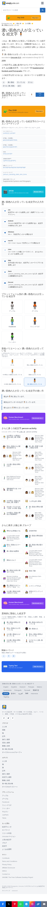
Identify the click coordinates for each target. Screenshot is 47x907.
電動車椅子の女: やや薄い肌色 (12, 489)
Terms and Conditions (9, 861)
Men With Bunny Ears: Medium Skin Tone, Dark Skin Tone (34, 516)
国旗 (3, 730)
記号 (3, 736)
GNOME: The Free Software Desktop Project (17, 877)
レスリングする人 (33, 585)
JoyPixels (5, 815)
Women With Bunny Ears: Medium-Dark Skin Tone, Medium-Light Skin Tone (34, 492)
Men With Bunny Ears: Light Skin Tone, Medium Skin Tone (34, 480)
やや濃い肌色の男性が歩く (11, 465)
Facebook (5, 802)
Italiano (39, 687)
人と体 (4, 727)
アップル (5, 796)
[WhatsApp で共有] (21, 904)
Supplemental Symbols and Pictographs (17, 181)
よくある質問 (6, 849)
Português (18, 690)
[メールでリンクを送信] (44, 904)
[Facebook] (4, 718)
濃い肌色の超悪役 (11, 551)
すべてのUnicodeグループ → (12, 752)
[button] (23, 132)
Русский (27, 690)
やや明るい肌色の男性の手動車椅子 (11, 513)
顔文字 (4, 846)
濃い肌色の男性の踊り (34, 507)
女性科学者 (31, 530)
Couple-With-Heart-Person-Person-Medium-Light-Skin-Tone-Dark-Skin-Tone (34, 553)
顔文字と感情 (6, 777)
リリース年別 (6, 833)
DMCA (4, 871)
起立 (19, 86)
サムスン (5, 812)
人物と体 (18, 23)
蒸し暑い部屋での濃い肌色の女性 (34, 447)
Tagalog (6, 697)
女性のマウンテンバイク (34, 592)
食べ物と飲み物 (7, 749)
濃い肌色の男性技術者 (34, 536)
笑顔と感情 (6, 743)
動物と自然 (6, 746)
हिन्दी (26, 693)
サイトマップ (6, 891)
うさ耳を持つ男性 (33, 501)
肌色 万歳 (30, 570)
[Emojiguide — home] (10, 3)
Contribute (6, 858)
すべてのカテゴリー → (9, 787)
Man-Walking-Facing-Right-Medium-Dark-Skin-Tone (12, 478)
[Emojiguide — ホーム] (4, 707)
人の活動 (28, 23)
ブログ (4, 843)
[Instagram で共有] (32, 904)
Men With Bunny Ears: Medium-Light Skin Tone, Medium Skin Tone (34, 468)
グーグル (5, 799)
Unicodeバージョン (9, 836)
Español (14, 687)
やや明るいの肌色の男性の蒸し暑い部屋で (11, 437)
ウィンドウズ (6, 805)
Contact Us (6, 874)
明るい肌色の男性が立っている (34, 635)
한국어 (13, 693)
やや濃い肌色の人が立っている (11, 635)
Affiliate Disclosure (8, 868)
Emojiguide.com (7, 23)
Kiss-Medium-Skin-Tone (33, 577)
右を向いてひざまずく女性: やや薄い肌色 (12, 507)
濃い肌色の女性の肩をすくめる (11, 571)
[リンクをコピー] (38, 904)
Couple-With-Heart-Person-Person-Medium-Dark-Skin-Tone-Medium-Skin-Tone (33, 563)
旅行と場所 (6, 739)
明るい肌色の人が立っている (11, 629)
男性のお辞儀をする (11, 530)
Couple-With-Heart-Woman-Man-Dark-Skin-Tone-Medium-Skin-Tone (11, 538)
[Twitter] (8, 718)
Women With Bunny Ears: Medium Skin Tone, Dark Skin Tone (34, 439)
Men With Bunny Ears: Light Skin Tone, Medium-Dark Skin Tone (34, 456)
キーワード (6, 830)
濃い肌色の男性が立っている (11, 623)
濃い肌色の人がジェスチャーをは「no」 (12, 586)
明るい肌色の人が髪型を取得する (11, 447)
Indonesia (34, 693)
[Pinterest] (12, 718)
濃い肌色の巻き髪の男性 (34, 545)
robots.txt (14, 891)
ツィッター (6, 808)
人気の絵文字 (6, 840)
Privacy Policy (6, 864)
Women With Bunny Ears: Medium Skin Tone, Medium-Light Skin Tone (12, 456)
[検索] (42, 10)
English (5, 687)
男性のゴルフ (9, 560)
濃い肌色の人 (31, 628)
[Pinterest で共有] (15, 904)
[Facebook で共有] (3, 904)
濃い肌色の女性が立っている (34, 623)
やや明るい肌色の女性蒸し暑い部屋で (11, 501)
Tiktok (4, 818)
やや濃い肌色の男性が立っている (11, 641)
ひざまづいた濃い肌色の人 (34, 641)
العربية (20, 693)
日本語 (5, 693)
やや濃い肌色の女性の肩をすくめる (11, 592)
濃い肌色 (11, 82)
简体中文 (36, 690)
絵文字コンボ (6, 827)
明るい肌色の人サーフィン (11, 545)
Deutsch (22, 687)
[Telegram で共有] (26, 904)
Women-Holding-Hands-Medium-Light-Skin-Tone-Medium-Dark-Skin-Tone (12, 578)
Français (31, 687)
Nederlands (7, 690)
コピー (40, 95)
